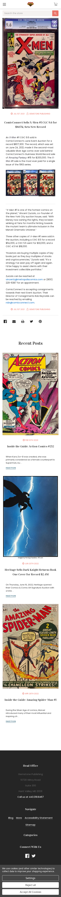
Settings (30, 878)
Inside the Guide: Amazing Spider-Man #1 (30, 700)
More (19, 817)
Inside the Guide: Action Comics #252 (30, 446)
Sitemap (30, 824)
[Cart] (56, 4)
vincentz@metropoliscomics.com (24, 279)
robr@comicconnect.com (20, 302)
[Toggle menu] (4, 4)
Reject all (30, 885)
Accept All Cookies (30, 892)
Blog (10, 817)
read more (11, 467)
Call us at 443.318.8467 (30, 796)
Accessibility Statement (39, 817)
